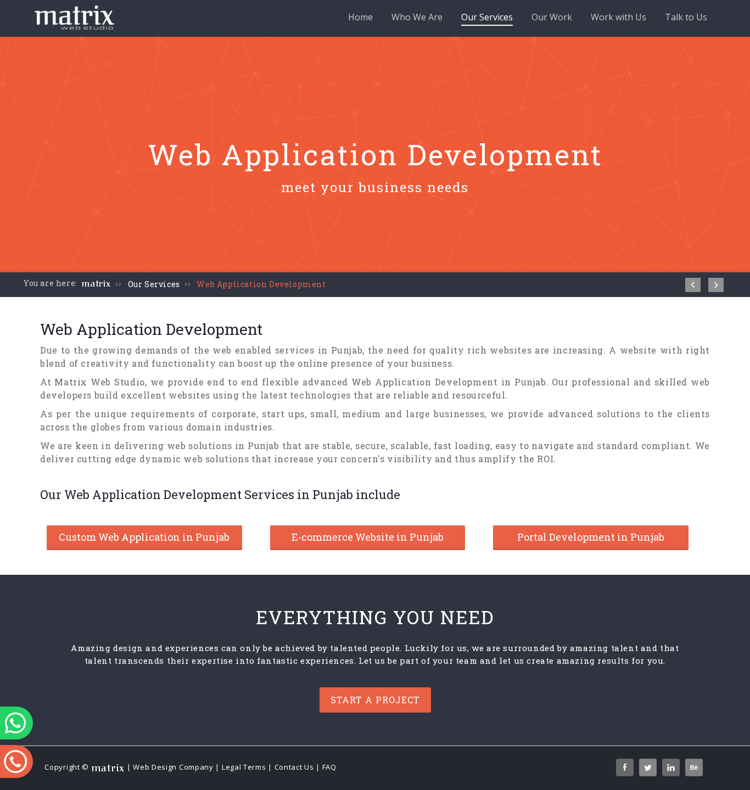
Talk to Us (686, 17)
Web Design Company (173, 767)
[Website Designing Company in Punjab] (693, 285)
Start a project (375, 699)
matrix (96, 283)
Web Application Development (261, 284)
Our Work (551, 17)
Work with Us (618, 17)
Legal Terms (244, 767)
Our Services (487, 17)
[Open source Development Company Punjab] (716, 285)
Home (360, 17)
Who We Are (417, 17)
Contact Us (294, 767)
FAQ (329, 767)
